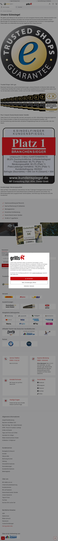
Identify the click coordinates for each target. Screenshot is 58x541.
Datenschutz (26, 286)
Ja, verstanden (29, 278)
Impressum (31, 286)
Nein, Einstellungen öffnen (29, 282)
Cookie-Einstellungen (37, 273)
